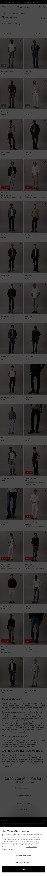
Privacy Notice (7, 849)
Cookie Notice (31, 847)
